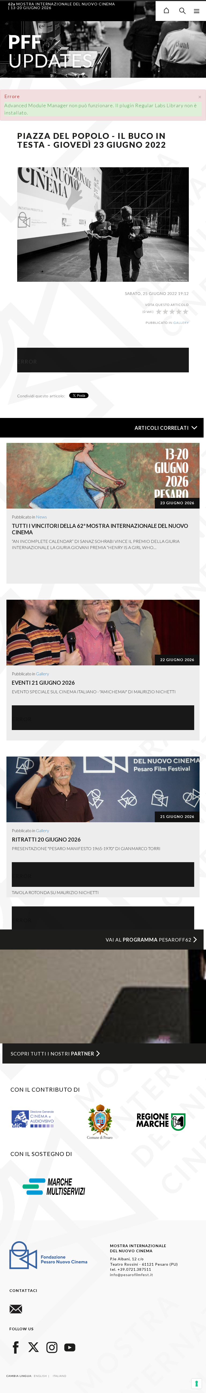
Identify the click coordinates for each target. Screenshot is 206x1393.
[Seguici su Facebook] (15, 1346)
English (41, 1375)
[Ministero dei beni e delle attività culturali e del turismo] (37, 1118)
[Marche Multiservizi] (53, 1186)
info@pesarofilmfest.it (131, 1274)
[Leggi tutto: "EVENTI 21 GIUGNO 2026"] (103, 632)
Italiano (59, 1375)
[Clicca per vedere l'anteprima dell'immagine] (103, 224)
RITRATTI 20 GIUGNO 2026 (46, 839)
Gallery (181, 323)
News (41, 516)
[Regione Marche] (161, 1121)
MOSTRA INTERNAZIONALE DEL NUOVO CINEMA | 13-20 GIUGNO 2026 (61, 6)
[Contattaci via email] (15, 1308)
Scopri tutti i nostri (52, 1054)
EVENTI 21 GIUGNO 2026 (43, 682)
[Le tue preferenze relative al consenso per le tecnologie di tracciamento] (197, 1384)
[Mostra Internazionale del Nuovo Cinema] (166, 10)
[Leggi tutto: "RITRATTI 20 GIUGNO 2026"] (103, 789)
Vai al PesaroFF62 (148, 940)
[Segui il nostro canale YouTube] (69, 1346)
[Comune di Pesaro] (100, 1121)
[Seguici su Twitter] (33, 1346)
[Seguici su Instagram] (51, 1346)
